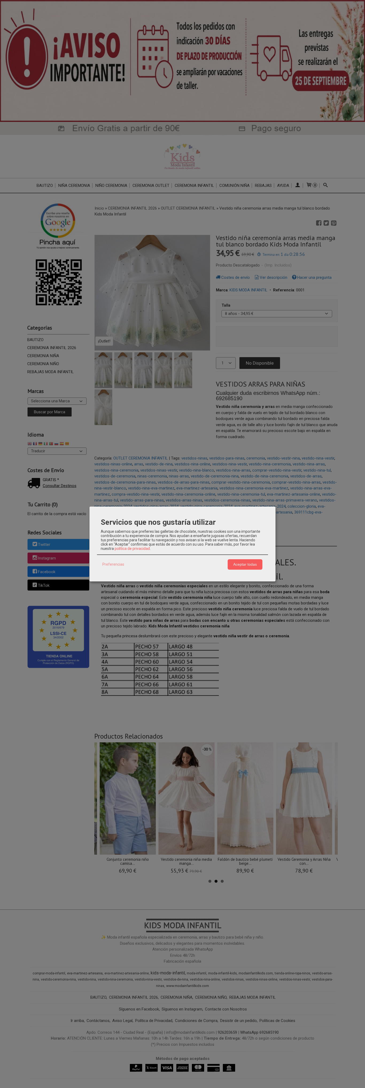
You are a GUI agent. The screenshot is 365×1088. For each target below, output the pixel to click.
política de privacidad (132, 548)
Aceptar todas (245, 564)
